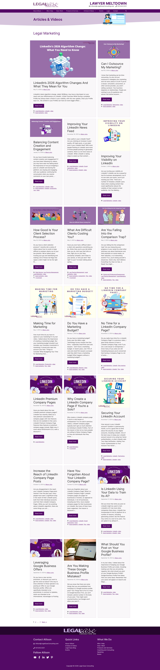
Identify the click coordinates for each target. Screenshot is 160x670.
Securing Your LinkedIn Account (113, 414)
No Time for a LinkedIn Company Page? (113, 326)
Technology (121, 456)
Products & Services (72, 11)
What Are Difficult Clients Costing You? (79, 233)
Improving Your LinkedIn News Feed (77, 127)
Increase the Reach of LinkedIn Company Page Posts (45, 476)
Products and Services (104, 648)
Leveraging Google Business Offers (44, 566)
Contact (115, 11)
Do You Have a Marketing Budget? (77, 326)
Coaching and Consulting (105, 650)
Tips (34, 190)
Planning (81, 367)
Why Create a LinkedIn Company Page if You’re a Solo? (79, 404)
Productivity (48, 364)
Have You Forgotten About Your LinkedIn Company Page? (78, 476)
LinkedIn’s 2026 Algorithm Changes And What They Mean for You (60, 84)
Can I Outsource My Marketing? (112, 65)
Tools (76, 522)
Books (99, 654)
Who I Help (50, 11)
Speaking (100, 652)
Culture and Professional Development (113, 274)
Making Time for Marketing (44, 324)
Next (44, 622)
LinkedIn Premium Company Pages (45, 400)
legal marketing (39, 112)
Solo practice (121, 365)
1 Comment (38, 277)
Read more (38, 106)
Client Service (39, 272)
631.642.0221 (40, 648)
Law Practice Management (51, 272)
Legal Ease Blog (70, 648)
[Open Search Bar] (126, 11)
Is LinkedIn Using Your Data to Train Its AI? (113, 492)
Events (101, 11)
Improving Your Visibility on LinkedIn (111, 159)
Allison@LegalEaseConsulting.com (47, 643)
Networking (116, 104)
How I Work (59, 11)
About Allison (37, 11)
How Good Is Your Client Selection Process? (45, 233)
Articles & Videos (89, 11)
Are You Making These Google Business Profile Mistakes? (78, 571)
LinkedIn (47, 111)
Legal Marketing (39, 111)
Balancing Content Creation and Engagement (46, 145)
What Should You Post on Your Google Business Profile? (113, 549)
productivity (53, 188)
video (51, 111)
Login (108, 11)
